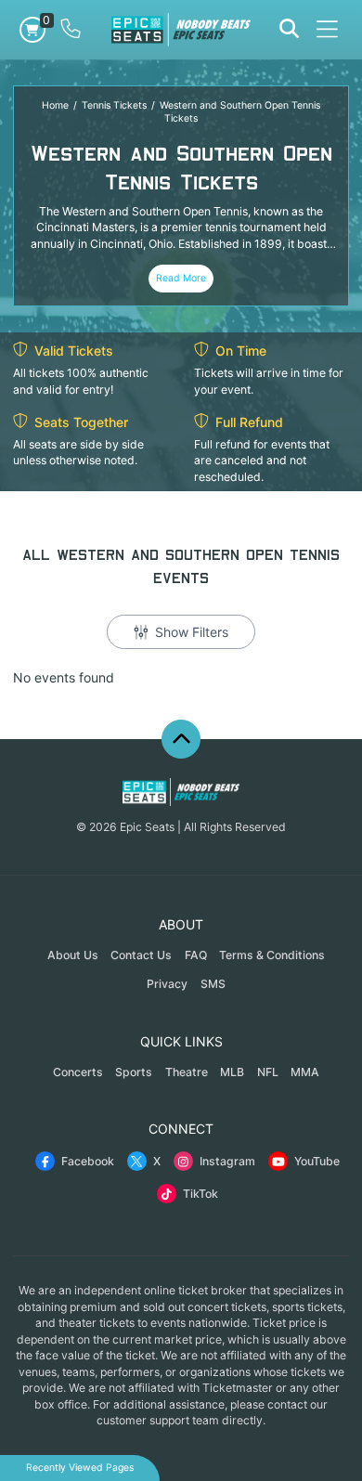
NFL (267, 1072)
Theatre (186, 1072)
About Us (72, 955)
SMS (213, 984)
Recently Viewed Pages (80, 1468)
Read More (181, 278)
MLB (232, 1072)
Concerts (78, 1072)
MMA (305, 1072)
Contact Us (141, 955)
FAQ (196, 955)
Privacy (167, 984)
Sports (133, 1072)
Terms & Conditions (272, 955)
